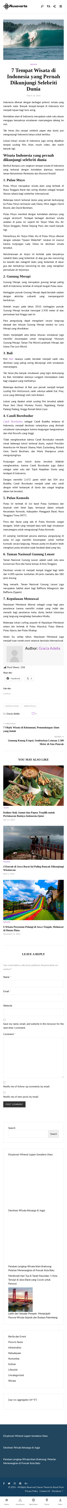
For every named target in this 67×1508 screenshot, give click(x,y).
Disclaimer (56, 1491)
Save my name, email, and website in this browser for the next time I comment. (33, 1026)
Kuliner (12, 1364)
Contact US (45, 1491)
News (6, 808)
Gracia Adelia (49, 648)
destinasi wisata (12, 706)
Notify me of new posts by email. (21, 1097)
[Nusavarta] (15, 6)
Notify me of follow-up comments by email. (26, 1086)
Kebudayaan (14, 1353)
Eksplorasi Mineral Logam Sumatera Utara (30, 1154)
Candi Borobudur (12, 421)
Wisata (33, 64)
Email (7, 991)
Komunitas (14, 1359)
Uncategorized (16, 1375)
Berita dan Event (17, 1336)
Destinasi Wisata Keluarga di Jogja (26, 1210)
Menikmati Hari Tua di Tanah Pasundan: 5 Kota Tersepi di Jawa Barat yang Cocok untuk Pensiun (32, 1280)
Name (7, 977)
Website (7, 1006)
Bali (11, 359)
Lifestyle (13, 1370)
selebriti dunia (30, 706)
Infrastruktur (14, 1347)
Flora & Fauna (15, 1342)
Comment (9, 1034)
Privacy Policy (31, 1491)
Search (11, 1128)
